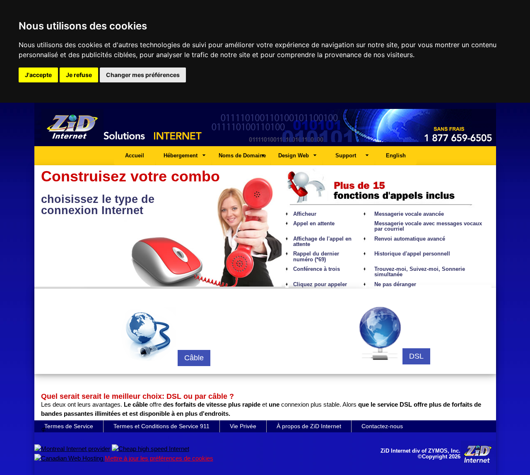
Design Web (293, 155)
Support (345, 155)
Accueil (134, 155)
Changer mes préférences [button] (143, 74)
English (396, 155)
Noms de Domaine (242, 155)
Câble (194, 358)
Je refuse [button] (79, 74)
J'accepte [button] (38, 74)
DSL (416, 356)
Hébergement (181, 155)
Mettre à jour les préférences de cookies (159, 458)
